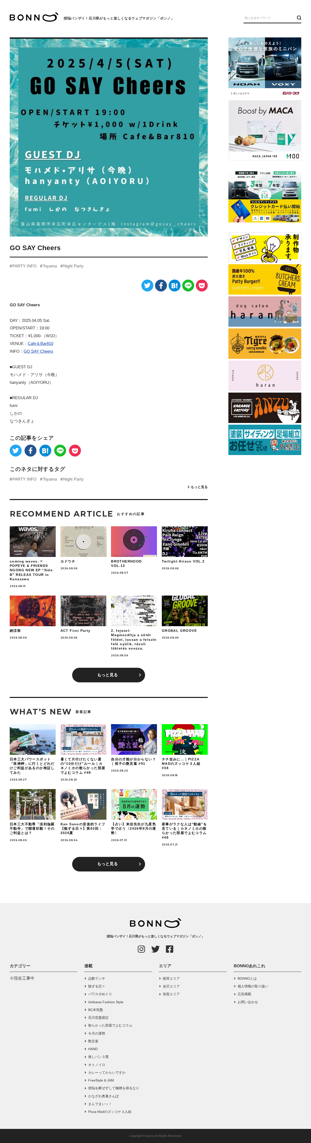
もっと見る (199, 487)
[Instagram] (141, 949)
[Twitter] (147, 285)
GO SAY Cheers (38, 351)
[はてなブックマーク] (175, 285)
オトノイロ (96, 1065)
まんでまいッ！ (100, 1104)
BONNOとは (247, 978)
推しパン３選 (98, 1057)
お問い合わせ (248, 1002)
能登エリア (171, 978)
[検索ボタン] (298, 18)
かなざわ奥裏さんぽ (103, 1096)
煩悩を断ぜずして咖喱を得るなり (113, 1088)
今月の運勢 (96, 1033)
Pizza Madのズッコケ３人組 (109, 1112)
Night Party (73, 266)
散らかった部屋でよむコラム (110, 1025)
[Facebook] (161, 285)
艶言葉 (93, 1041)
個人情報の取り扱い (253, 986)
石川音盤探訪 (98, 1018)
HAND (93, 1049)
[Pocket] (202, 285)
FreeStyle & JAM (101, 1080)
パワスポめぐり (100, 994)
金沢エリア (171, 986)
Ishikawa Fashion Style (105, 1002)
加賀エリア (171, 994)
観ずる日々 (96, 986)
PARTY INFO (24, 266)
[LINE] (188, 285)
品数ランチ (96, 978)
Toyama (50, 266)
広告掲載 (244, 994)
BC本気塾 (95, 1010)
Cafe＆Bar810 (40, 343)
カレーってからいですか (107, 1072)
